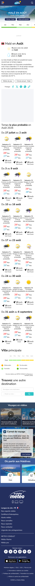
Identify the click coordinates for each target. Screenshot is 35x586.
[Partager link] (29, 86)
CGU (16, 567)
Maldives (7, 6)
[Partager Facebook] (13, 86)
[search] (32, 2)
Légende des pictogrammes (11, 530)
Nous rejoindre (6, 524)
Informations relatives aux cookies (18, 570)
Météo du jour (7, 81)
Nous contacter (6, 527)
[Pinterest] (24, 551)
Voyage (2, 6)
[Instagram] (20, 551)
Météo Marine (6, 539)
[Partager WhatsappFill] (25, 86)
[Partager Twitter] (17, 86)
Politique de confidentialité (11, 573)
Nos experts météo (8, 511)
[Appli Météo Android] (24, 561)
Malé (11, 6)
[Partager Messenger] (21, 86)
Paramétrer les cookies (27, 573)
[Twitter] (10, 551)
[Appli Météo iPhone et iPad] (11, 561)
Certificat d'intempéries (9, 514)
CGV (21, 567)
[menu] (2, 2)
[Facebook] (6, 551)
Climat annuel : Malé (24, 81)
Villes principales (23, 19)
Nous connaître (6, 520)
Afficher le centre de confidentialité (18, 576)
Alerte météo (6, 517)
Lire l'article (26, 454)
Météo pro (5, 542)
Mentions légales (9, 567)
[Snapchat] (15, 551)
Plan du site (27, 567)
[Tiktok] (29, 551)
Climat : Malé (10, 19)
